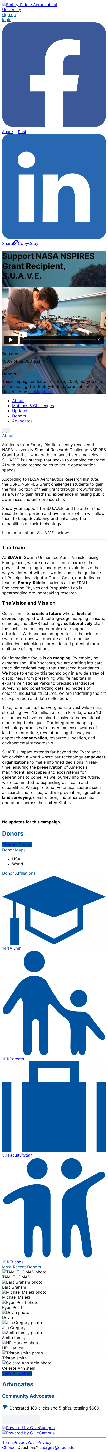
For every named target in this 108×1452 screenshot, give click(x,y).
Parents (17, 1058)
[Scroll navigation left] (4, 430)
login (6, 19)
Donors (19, 415)
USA (16, 858)
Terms (8, 1442)
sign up (9, 14)
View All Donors (17, 844)
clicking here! (40, 391)
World (17, 863)
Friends (16, 1261)
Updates (20, 410)
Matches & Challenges (33, 405)
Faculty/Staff (20, 1155)
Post (22, 131)
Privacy (20, 1442)
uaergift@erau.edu (56, 1447)
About (18, 400)
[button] (25, 243)
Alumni (16, 948)
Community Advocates (28, 1396)
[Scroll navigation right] (8, 430)
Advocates (22, 420)
